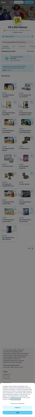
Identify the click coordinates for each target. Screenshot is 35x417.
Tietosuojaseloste (15, 399)
